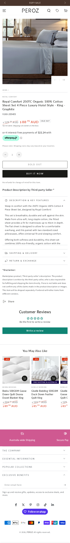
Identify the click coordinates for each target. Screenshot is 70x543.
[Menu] (4, 10)
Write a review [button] (34, 330)
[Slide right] (65, 3)
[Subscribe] (66, 485)
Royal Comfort (9, 97)
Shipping (16, 126)
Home (4, 90)
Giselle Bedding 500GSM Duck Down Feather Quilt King (44, 394)
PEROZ (30, 532)
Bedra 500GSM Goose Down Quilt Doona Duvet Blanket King (14, 394)
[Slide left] (5, 3)
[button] (49, 10)
